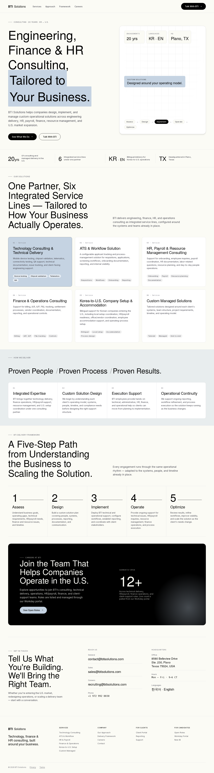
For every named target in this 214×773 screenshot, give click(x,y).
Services (37, 6)
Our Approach (104, 732)
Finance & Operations (69, 743)
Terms (42, 767)
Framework (64, 6)
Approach (50, 6)
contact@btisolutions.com (106, 659)
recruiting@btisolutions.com (107, 684)
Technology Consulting (69, 732)
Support (139, 740)
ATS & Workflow (66, 736)
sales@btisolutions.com (104, 671)
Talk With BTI (192, 6)
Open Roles (179, 732)
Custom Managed (67, 751)
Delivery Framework (107, 736)
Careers (79, 6)
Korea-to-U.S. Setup (68, 747)
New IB (177, 740)
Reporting (140, 736)
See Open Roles (31, 610)
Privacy (33, 767)
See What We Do (20, 136)
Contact (101, 743)
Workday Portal (181, 736)
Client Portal (141, 732)
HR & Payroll (64, 740)
